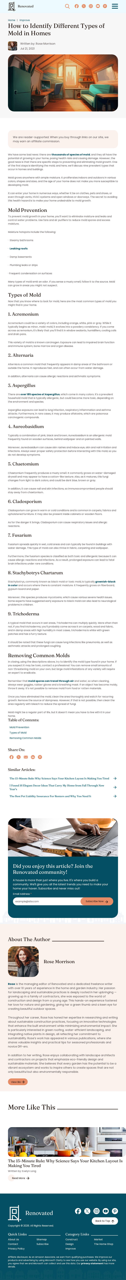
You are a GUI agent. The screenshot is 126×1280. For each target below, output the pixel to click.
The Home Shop (103, 1244)
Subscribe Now (95, 901)
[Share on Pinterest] (40, 757)
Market (98, 1239)
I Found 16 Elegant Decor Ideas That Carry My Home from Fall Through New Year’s (57, 787)
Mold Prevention (19, 727)
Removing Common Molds (25, 738)
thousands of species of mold (70, 154)
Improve (25, 20)
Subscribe (43, 1244)
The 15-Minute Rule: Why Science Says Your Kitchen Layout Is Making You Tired (59, 778)
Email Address (22, 894)
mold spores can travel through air (51, 681)
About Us (13, 1239)
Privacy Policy (16, 1248)
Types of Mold (18, 732)
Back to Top (102, 1221)
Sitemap (42, 1239)
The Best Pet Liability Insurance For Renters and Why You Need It (50, 796)
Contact (13, 1244)
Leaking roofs (19, 248)
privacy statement (92, 1263)
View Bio (16, 1082)
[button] (115, 6)
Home (11, 20)
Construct (71, 1239)
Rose (11, 984)
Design (69, 1244)
